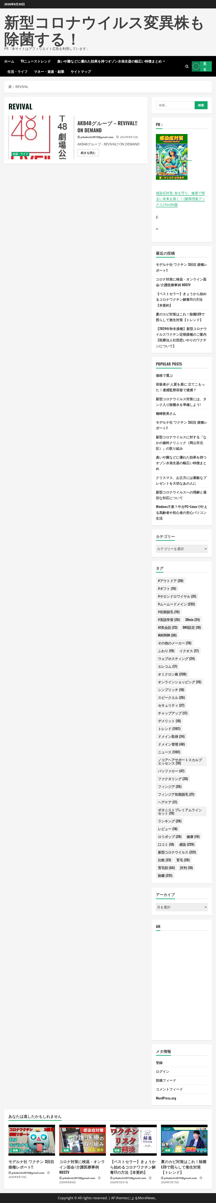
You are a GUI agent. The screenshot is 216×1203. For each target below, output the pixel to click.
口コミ (166, 844)
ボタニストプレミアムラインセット (180, 811)
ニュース (169, 751)
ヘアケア (167, 801)
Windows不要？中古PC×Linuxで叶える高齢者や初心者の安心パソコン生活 (181, 512)
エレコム (167, 666)
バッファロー (171, 770)
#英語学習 (169, 619)
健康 (193, 836)
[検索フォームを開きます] (187, 66)
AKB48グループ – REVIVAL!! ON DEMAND (41, 137)
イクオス (189, 650)
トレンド (169, 728)
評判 (186, 867)
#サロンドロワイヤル (177, 596)
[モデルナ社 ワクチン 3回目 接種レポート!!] (31, 1140)
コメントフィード (169, 1088)
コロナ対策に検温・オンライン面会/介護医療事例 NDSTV (82, 1167)
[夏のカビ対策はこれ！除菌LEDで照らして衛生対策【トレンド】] (184, 1140)
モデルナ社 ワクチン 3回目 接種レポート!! (31, 1164)
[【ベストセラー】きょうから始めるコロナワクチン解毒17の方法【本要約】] (133, 1140)
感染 (186, 844)
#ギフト (167, 588)
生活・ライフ (17, 71)
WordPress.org (166, 1098)
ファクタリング (173, 778)
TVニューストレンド (36, 61)
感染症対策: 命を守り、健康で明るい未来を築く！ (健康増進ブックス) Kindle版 (180, 199)
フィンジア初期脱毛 (176, 794)
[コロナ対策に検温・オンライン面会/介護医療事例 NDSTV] (82, 1140)
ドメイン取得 (171, 736)
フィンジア (169, 786)
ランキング (169, 820)
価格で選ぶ (164, 375)
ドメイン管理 (171, 744)
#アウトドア (170, 580)
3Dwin (192, 619)
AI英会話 (167, 627)
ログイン (162, 1071)
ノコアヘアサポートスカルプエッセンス (180, 761)
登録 (159, 1062)
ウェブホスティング (176, 658)
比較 (164, 859)
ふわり (166, 650)
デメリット (169, 720)
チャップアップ (172, 712)
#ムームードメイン (176, 603)
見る (205, 66)
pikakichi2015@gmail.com (97, 137)
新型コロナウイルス (177, 852)
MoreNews (146, 1198)
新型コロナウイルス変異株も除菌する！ (104, 29)
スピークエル (171, 697)
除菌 (165, 875)
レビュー (167, 828)
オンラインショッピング (179, 681)
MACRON (167, 635)
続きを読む (90, 153)
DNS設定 (192, 627)
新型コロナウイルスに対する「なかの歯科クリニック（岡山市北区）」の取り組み (181, 442)
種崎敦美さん (166, 413)
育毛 (183, 859)
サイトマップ (81, 71)
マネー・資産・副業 (49, 71)
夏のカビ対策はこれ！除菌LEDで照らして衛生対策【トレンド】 (184, 1167)
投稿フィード (166, 1080)
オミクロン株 (172, 674)
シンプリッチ (171, 689)
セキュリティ (171, 705)
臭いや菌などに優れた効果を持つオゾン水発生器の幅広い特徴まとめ (109, 61)
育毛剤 (166, 867)
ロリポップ (169, 836)
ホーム (9, 61)
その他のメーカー (174, 642)
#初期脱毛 (169, 611)
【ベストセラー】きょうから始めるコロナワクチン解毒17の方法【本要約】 (181, 299)
